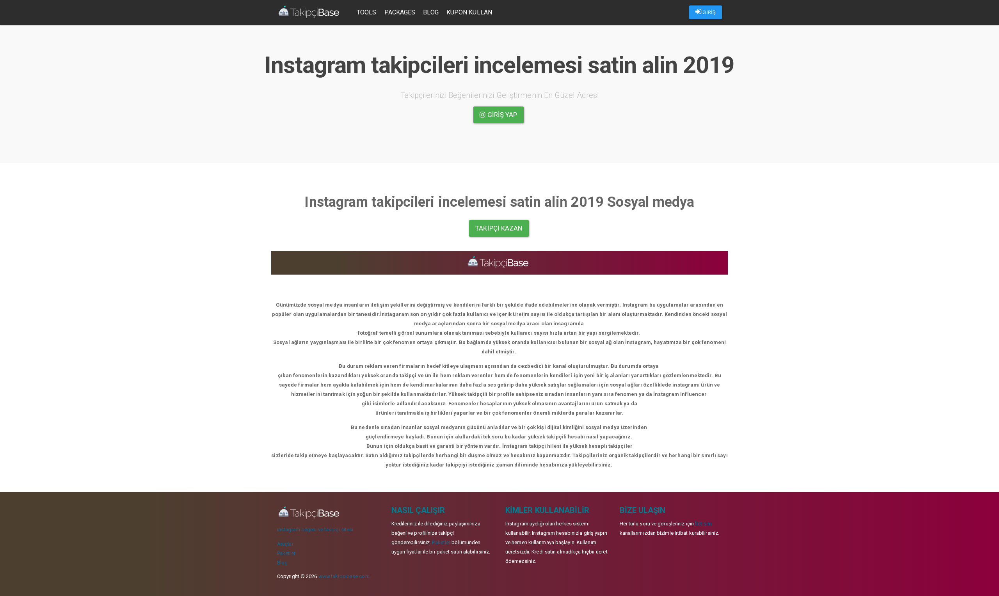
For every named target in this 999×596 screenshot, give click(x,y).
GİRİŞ (708, 12)
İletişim (703, 524)
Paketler (286, 553)
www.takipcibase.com (344, 576)
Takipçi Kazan (498, 228)
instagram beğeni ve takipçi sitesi (315, 529)
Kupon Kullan (469, 12)
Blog (430, 12)
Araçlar (285, 544)
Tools (367, 12)
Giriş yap (501, 115)
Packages (400, 12)
